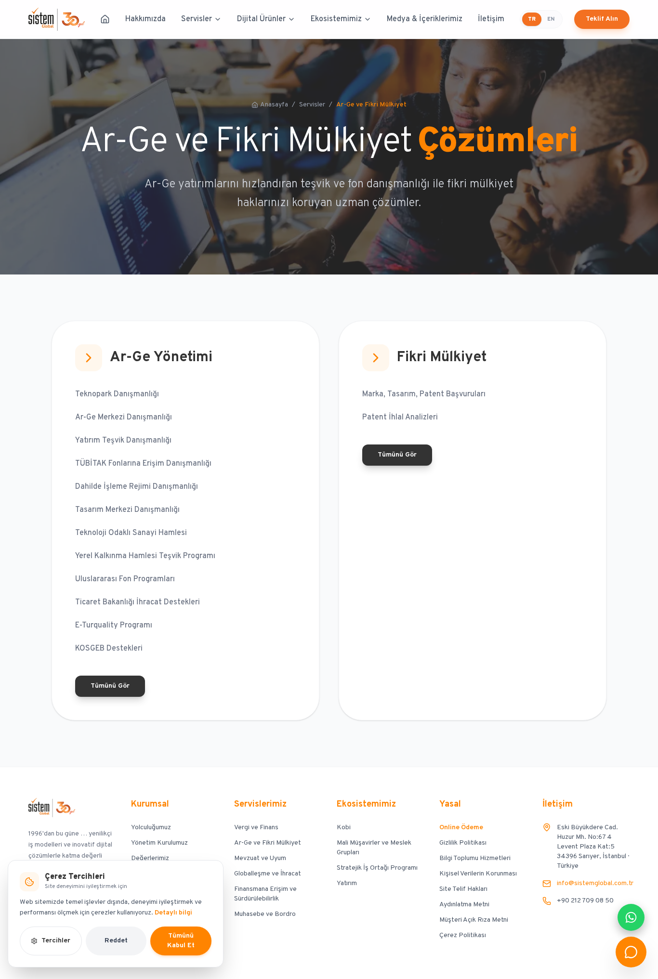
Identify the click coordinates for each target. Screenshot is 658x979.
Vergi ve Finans (256, 827)
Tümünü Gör (110, 686)
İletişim (491, 19)
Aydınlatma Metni (464, 905)
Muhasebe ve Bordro (265, 914)
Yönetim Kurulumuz (159, 843)
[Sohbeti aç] (631, 952)
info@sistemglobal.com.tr (595, 883)
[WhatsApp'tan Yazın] (631, 917)
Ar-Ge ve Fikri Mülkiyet (267, 843)
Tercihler (55, 941)
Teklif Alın (602, 19)
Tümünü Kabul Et (181, 941)
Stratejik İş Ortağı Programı (377, 868)
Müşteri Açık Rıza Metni (473, 920)
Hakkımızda (145, 19)
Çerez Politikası (462, 935)
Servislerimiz (260, 804)
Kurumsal (150, 804)
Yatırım (347, 883)
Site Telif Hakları (463, 889)
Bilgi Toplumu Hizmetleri (475, 858)
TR (532, 19)
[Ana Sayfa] (105, 19)
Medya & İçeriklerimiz (424, 19)
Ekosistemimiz (336, 19)
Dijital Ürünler (261, 19)
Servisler (196, 19)
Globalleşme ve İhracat (267, 874)
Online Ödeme (461, 827)
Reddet (116, 941)
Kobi (344, 827)
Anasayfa (274, 105)
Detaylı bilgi (173, 913)
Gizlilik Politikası (463, 843)
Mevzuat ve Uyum (260, 858)
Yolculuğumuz (151, 827)
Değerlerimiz (150, 858)
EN (550, 19)
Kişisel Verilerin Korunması (478, 874)
